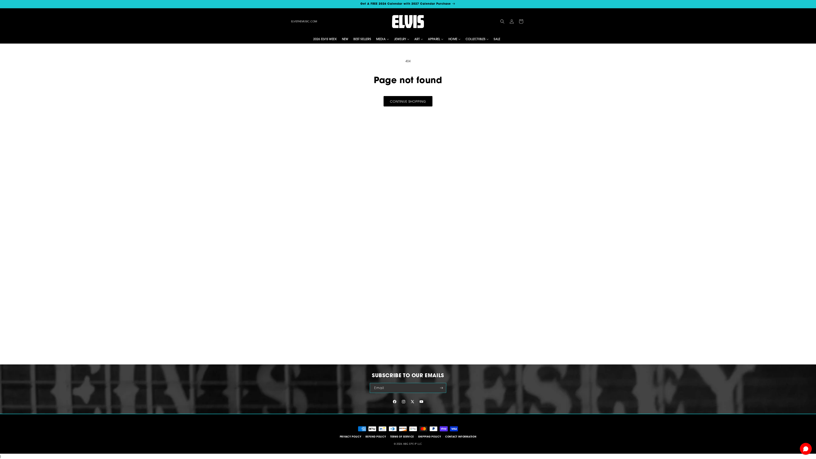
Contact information (460, 436)
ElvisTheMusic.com (304, 21)
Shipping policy (429, 436)
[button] (502, 21)
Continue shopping (408, 101)
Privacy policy (350, 436)
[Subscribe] (441, 388)
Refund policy (376, 436)
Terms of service (402, 436)
